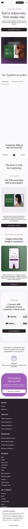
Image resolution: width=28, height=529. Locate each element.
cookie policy (16, 520)
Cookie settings (14, 525)
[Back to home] (2, 2)
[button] (5, 409)
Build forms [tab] (5, 81)
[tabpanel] (14, 111)
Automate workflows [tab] (17, 81)
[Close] (26, 509)
